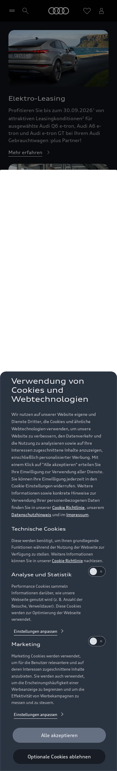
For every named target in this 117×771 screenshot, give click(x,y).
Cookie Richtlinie (68, 507)
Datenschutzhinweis (31, 514)
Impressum (77, 514)
